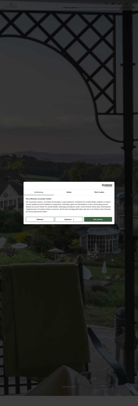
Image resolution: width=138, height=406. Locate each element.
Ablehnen (40, 219)
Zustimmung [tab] (38, 192)
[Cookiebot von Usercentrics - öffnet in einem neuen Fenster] (103, 185)
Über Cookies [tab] (99, 192)
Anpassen (67, 219)
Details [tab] (69, 192)
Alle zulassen (98, 219)
